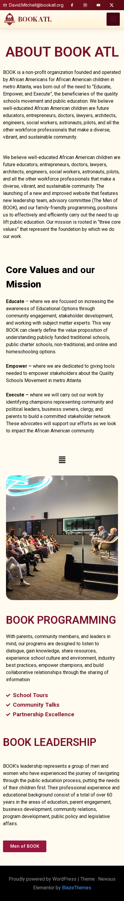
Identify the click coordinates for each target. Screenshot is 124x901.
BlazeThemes (76, 888)
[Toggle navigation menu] (113, 19)
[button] (62, 460)
